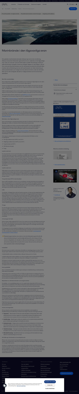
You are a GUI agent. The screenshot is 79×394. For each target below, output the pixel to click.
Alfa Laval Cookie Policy (21, 385)
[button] (5, 386)
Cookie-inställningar (49, 388)
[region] (34, 385)
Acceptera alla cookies (50, 381)
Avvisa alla (50, 385)
